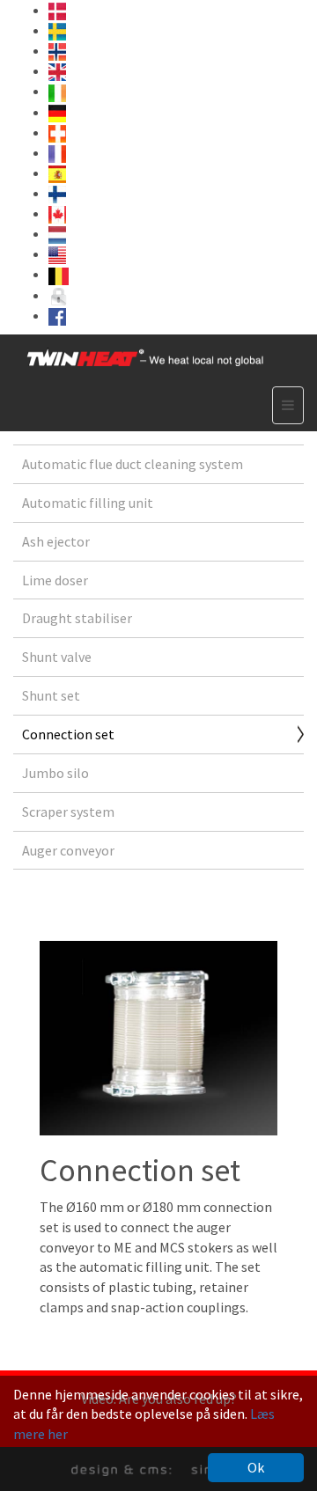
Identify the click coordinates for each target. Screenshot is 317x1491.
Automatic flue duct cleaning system (132, 464)
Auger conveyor (68, 850)
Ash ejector (56, 541)
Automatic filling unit (87, 502)
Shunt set (51, 695)
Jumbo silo (55, 773)
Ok (255, 1467)
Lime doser (55, 580)
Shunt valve (57, 656)
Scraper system (68, 811)
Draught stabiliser (77, 618)
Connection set (68, 734)
